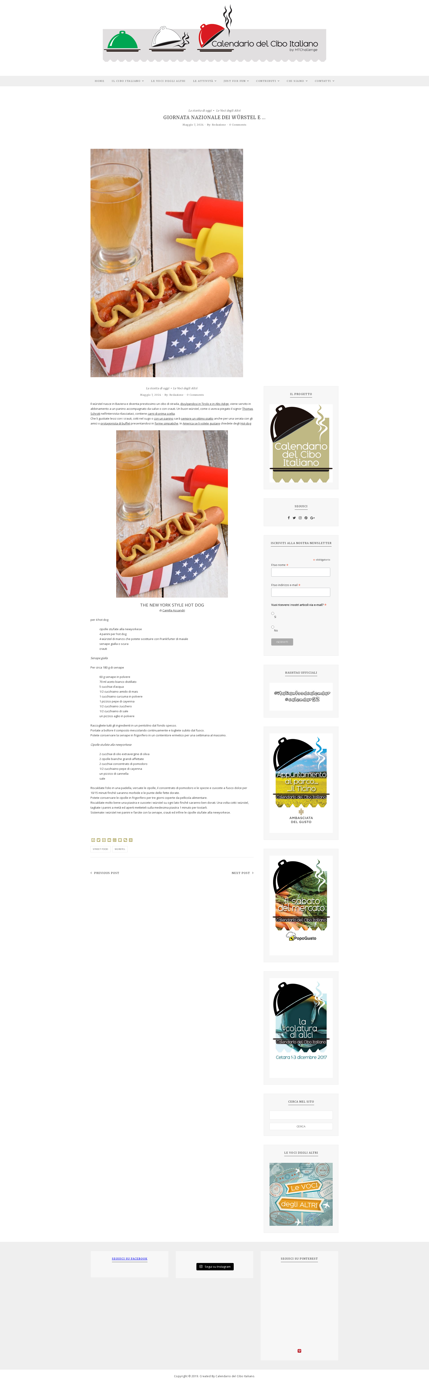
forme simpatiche (166, 423)
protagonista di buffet (115, 423)
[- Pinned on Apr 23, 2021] (276, 1274)
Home (99, 81)
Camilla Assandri (173, 610)
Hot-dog (245, 423)
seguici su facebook (129, 1258)
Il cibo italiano (126, 81)
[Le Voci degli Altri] (301, 1194)
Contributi (266, 81)
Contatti (323, 81)
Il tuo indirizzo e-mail (286, 585)
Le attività (203, 81)
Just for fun (235, 81)
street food (100, 849)
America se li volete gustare (201, 423)
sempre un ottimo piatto (197, 418)
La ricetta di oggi (200, 110)
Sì (275, 617)
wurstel (120, 849)
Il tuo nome (279, 565)
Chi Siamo (295, 81)
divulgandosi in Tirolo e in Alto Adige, (204, 404)
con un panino (163, 418)
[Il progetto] (301, 443)
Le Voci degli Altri (168, 81)
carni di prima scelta (161, 414)
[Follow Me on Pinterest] (299, 1351)
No (276, 630)
